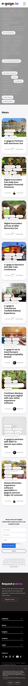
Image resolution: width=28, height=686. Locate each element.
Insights (4, 632)
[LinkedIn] (7, 657)
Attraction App (18, 15)
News (5, 112)
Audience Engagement (10, 65)
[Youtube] (18, 657)
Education (17, 41)
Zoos (20, 11)
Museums (20, 85)
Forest (15, 77)
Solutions (5, 619)
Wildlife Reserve (8, 101)
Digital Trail (7, 53)
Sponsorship (16, 89)
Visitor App (6, 29)
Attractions (7, 41)
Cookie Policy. (6, 679)
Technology (7, 37)
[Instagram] (11, 657)
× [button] (25, 669)
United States (7, 97)
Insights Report (8, 85)
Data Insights (15, 45)
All (4, 11)
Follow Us (5, 653)
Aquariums (18, 37)
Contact (5, 638)
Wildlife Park (7, 19)
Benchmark (7, 69)
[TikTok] (21, 657)
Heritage (13, 49)
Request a (12, 583)
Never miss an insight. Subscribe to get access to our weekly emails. (14, 521)
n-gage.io (11, 11)
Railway (5, 89)
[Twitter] (3, 657)
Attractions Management (11, 61)
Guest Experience (8, 33)
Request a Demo (10, 599)
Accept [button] (10, 682)
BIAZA (5, 45)
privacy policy (14, 566)
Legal (4, 645)
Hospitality (18, 81)
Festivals (6, 77)
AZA (4, 57)
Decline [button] (17, 682)
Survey (5, 93)
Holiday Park (7, 81)
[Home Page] (10, 4)
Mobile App (6, 15)
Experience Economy (9, 73)
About (4, 625)
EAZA (4, 49)
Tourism (13, 93)
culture (16, 53)
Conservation (18, 29)
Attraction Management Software (11, 24)
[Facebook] (14, 657)
